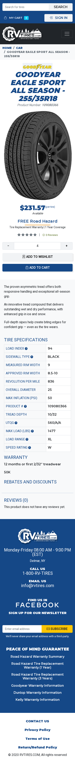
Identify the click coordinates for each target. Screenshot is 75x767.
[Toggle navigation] (67, 34)
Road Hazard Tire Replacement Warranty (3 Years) (37, 676)
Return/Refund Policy (37, 747)
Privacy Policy (37, 730)
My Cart (17, 17)
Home (7, 48)
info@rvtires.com (37, 585)
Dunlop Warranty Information (38, 693)
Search (61, 7)
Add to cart (39, 267)
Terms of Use (37, 739)
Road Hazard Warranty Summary (37, 657)
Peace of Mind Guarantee (37, 649)
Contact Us (37, 721)
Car (19, 48)
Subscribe (59, 629)
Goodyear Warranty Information (37, 686)
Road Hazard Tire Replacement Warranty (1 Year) (37, 665)
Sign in (61, 18)
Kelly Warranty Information (38, 700)
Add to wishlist (39, 256)
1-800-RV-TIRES (37, 573)
